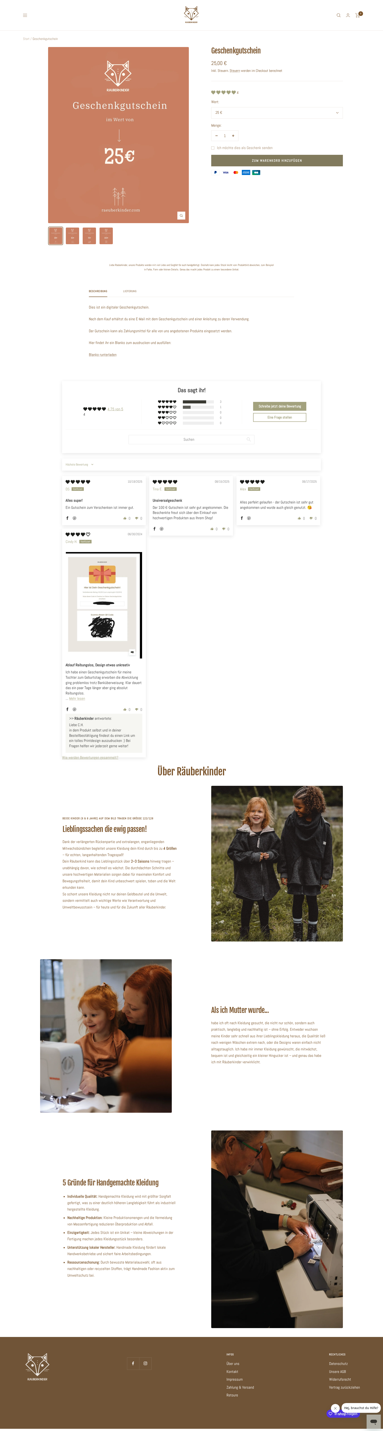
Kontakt (232, 1371)
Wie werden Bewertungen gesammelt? (90, 757)
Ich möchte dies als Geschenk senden (245, 147)
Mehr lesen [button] (77, 698)
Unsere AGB (337, 1371)
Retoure (232, 1395)
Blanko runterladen (103, 354)
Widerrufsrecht (340, 1379)
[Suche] (339, 15)
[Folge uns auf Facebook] (133, 1363)
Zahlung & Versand (240, 1387)
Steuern (235, 70)
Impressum (235, 1379)
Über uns (233, 1363)
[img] (78, 482)
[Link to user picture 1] (104, 605)
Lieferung (130, 291)
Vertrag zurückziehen (344, 1387)
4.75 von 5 (115, 409)
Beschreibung (98, 291)
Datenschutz (338, 1363)
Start (26, 39)
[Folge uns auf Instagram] (145, 1363)
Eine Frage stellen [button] (280, 417)
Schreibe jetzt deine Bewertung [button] (280, 406)
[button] (224, 92)
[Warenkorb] (357, 15)
